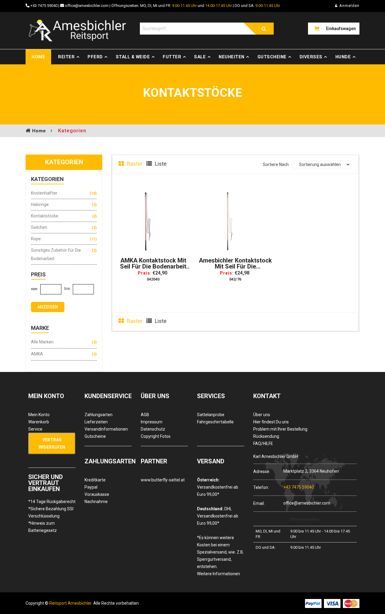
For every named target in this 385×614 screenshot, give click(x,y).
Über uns (261, 414)
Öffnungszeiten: (305, 519)
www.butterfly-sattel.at (163, 479)
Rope (36, 238)
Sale (200, 57)
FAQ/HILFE (263, 443)
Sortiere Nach (276, 164)
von (34, 289)
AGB (145, 414)
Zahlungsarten (98, 414)
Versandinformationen (106, 429)
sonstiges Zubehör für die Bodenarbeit (56, 254)
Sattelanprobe (210, 414)
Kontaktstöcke (44, 215)
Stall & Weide (133, 57)
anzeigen (47, 307)
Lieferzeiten (96, 421)
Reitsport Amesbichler (70, 603)
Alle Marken (42, 341)
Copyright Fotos (156, 436)
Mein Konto (39, 414)
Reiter (66, 57)
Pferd (95, 57)
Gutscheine (272, 57)
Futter (172, 57)
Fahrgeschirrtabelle (215, 421)
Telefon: (261, 487)
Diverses (311, 57)
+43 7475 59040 (43, 5)
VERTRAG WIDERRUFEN (52, 443)
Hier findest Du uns (271, 421)
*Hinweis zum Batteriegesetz (42, 527)
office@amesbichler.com (87, 5)
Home (38, 57)
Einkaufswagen (341, 28)
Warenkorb (38, 421)
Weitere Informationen (218, 573)
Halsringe (40, 204)
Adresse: (261, 471)
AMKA (37, 354)
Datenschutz (153, 429)
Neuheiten (232, 57)
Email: (259, 503)
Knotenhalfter (44, 193)
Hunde (343, 57)
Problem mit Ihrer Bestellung (280, 429)
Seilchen (39, 227)
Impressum (151, 421)
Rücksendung (266, 436)
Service (35, 429)
